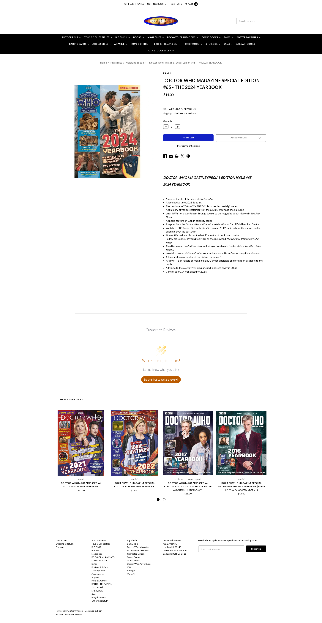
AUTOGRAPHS (70, 37)
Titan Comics (133, 560)
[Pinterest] (188, 156)
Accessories (100, 43)
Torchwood (191, 43)
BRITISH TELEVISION (165, 43)
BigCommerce (75, 610)
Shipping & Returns (65, 543)
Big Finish (132, 540)
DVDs (227, 37)
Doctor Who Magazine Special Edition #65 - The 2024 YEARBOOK (185, 62)
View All (131, 574)
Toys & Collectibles (97, 37)
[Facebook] (165, 156)
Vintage (131, 570)
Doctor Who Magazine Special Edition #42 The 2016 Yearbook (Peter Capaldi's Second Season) (241, 486)
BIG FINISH (121, 37)
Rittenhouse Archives (138, 550)
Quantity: (168, 121)
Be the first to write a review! (161, 379)
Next (266, 460)
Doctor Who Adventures (139, 563)
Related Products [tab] (71, 399)
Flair (99, 610)
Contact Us (61, 540)
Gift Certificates (134, 3)
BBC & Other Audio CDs (181, 37)
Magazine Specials (136, 62)
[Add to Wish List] (102, 414)
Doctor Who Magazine (138, 547)
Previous (56, 460)
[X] (182, 156)
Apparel (119, 43)
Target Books (133, 557)
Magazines (154, 37)
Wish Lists (176, 3)
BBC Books (132, 543)
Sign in (151, 3)
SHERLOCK (212, 43)
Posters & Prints (247, 37)
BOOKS (137, 37)
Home (103, 62)
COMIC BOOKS (209, 37)
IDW (129, 567)
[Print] (177, 156)
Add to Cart (81, 466)
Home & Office (139, 43)
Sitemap (60, 547)
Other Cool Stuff (159, 50)
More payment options (188, 145)
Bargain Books (245, 43)
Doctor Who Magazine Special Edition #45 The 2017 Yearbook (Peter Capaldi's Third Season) (188, 486)
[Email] (171, 156)
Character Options (136, 553)
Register (162, 3)
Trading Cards (77, 43)
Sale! (227, 43)
